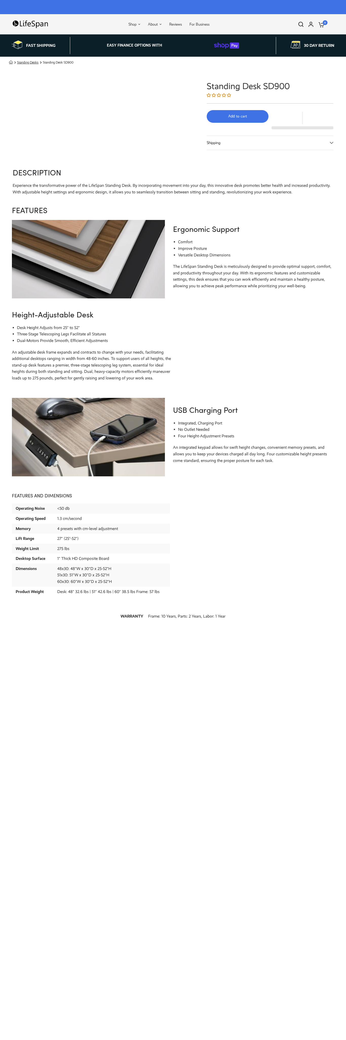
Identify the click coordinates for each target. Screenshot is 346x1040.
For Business (199, 24)
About (153, 24)
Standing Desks (28, 62)
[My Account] (311, 24)
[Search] (301, 24)
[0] (320, 24)
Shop (132, 24)
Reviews (175, 24)
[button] (219, 95)
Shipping (213, 142)
